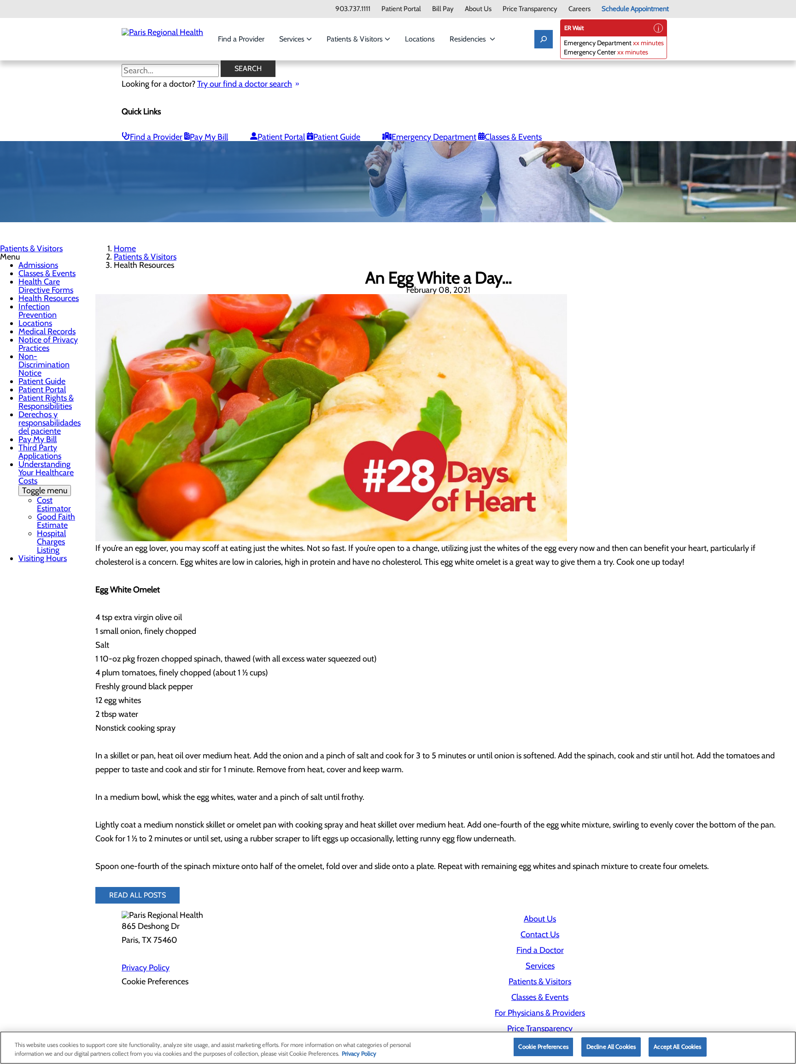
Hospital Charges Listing (51, 541)
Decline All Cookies (611, 1046)
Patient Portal (401, 9)
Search (248, 68)
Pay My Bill (209, 137)
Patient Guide (336, 137)
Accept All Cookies (677, 1046)
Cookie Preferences (543, 1046)
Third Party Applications (39, 452)
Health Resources (48, 298)
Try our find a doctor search (244, 84)
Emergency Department (434, 137)
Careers (579, 9)
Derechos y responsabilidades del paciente (49, 422)
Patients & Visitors (356, 39)
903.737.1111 (352, 9)
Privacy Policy (146, 968)
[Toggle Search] (543, 39)
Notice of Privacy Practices (48, 344)
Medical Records (47, 331)
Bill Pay (443, 9)
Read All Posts (137, 895)
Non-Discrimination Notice (44, 364)
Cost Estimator (54, 504)
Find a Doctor (540, 950)
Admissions (38, 265)
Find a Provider (241, 39)
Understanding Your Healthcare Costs (46, 477)
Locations (420, 39)
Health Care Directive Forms (45, 286)
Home (125, 248)
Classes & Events (513, 137)
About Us (478, 9)
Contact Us (540, 934)
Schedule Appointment (635, 9)
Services (292, 39)
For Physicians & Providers (540, 1013)
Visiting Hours (42, 558)
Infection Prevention (37, 310)
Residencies (470, 39)
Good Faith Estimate (56, 521)
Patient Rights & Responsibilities (46, 402)
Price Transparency (530, 9)
